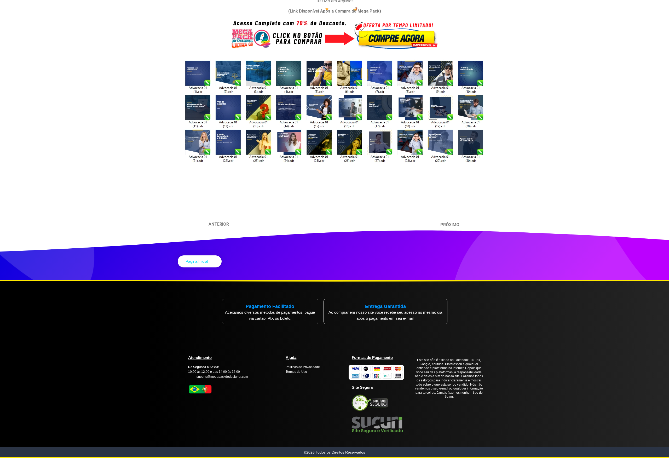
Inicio (317, 9)
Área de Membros (370, 9)
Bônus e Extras (339, 9)
